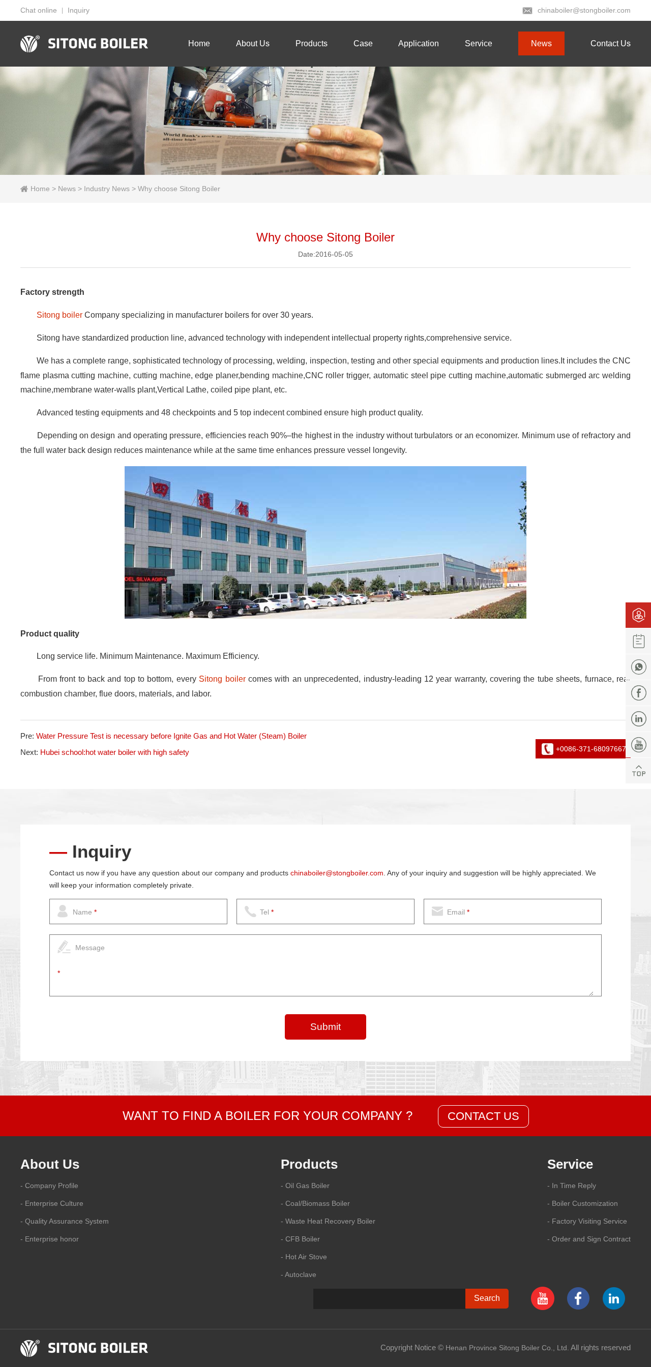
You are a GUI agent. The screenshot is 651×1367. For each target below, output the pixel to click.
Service (478, 43)
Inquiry (79, 10)
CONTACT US (483, 1116)
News (541, 43)
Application (418, 43)
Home (199, 43)
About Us (253, 43)
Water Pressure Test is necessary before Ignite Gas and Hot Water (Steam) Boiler (171, 736)
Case (363, 43)
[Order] (638, 641)
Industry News (107, 189)
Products (311, 43)
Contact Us (610, 43)
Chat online (38, 10)
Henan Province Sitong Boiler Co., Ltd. (507, 1348)
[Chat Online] (638, 615)
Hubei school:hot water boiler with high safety (114, 752)
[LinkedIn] (638, 719)
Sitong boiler (59, 315)
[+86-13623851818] (638, 667)
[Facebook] (638, 693)
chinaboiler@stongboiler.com (584, 10)
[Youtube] (638, 744)
